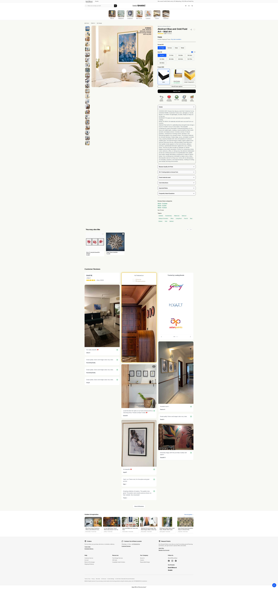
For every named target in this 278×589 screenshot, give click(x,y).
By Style (164, 205)
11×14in (171, 55)
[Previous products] (187, 229)
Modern (160, 221)
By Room (164, 207)
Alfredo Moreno (167, 26)
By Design (99, 23)
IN (192, 52)
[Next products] (191, 229)
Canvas (170, 48)
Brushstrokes (168, 215)
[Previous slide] (161, 336)
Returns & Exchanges (90, 562)
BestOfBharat (89, 1)
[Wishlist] (185, 5)
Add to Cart (176, 91)
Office (171, 218)
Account (86, 560)
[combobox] (99, 5)
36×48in (171, 59)
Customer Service (89, 558)
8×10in (162, 55)
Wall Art (93, 23)
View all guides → (188, 514)
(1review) (169, 33)
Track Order (87, 546)
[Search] (115, 5)
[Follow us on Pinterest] (176, 561)
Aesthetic (161, 215)
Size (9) (160, 52)
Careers (142, 560)
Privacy (93, 578)
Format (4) (161, 44)
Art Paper (161, 48)
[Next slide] (190, 336)
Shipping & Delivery (89, 564)
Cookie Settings (110, 578)
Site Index (98, 578)
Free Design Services (117, 558)
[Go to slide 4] (177, 336)
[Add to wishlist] (194, 29)
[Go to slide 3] (176, 336)
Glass (176, 48)
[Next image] (150, 56)
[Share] (191, 29)
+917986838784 (136, 544)
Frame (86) (161, 67)
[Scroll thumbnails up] (87, 26)
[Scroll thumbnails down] (87, 202)
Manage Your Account (164, 550)
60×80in (162, 63)
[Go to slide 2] (175, 336)
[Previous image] (94, 56)
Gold (166, 221)
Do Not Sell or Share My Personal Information (125, 578)
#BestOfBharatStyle (172, 558)
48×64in (180, 59)
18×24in (190, 55)
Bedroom (184, 215)
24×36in (162, 59)
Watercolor (176, 215)
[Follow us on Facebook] (169, 561)
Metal (182, 48)
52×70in (190, 59)
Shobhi (96, 1)
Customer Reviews (126, 546)
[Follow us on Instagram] (172, 561)
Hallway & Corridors (163, 218)
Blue (191, 218)
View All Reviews (139, 506)
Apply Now (161, 548)
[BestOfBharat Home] (139, 5)
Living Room (179, 218)
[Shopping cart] (192, 5)
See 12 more (161, 210)
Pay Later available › (176, 39)
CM (194, 52)
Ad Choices (103, 578)
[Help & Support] (274, 585)
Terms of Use (87, 578)
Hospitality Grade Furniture (118, 562)
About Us (142, 558)
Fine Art (186, 218)
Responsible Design (145, 562)
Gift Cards (114, 560)
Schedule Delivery (89, 548)
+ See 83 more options (176, 86)
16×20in (180, 55)
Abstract (171, 221)
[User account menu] (189, 5)
